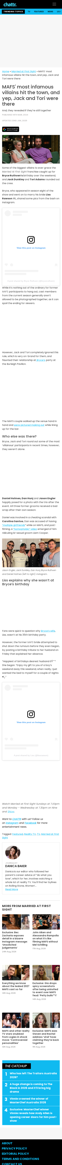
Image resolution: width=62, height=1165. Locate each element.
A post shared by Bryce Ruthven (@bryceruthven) (31, 281)
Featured (39, 11)
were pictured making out (29, 425)
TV (29, 11)
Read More (11, 889)
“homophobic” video (25, 529)
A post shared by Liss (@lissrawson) (31, 755)
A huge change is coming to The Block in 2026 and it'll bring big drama (31, 1088)
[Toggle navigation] (54, 4)
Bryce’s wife (48, 631)
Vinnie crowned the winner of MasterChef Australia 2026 (29, 1100)
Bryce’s (40, 360)
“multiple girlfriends (13, 525)
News (50, 11)
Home (5, 71)
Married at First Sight (23, 71)
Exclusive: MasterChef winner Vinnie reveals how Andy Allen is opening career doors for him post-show (33, 1115)
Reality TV (30, 834)
